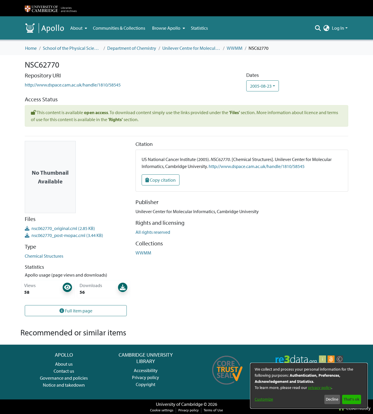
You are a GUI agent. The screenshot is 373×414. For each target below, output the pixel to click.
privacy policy (319, 387)
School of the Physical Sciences (72, 48)
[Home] (51, 8)
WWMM (234, 48)
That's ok (351, 399)
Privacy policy (145, 377)
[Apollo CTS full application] (227, 387)
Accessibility (146, 370)
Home (31, 48)
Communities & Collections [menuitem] (119, 28)
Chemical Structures (44, 256)
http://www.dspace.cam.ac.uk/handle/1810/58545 (73, 85)
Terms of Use (213, 410)
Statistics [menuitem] (199, 28)
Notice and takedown (64, 385)
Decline (332, 399)
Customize (264, 399)
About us (64, 364)
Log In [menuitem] (338, 28)
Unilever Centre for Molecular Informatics (191, 48)
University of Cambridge (179, 404)
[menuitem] (78, 28)
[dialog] (309, 385)
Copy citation (162, 180)
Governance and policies (64, 378)
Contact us (64, 371)
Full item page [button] (78, 311)
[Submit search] (318, 27)
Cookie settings (161, 410)
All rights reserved (153, 232)
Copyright (145, 384)
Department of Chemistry (131, 48)
